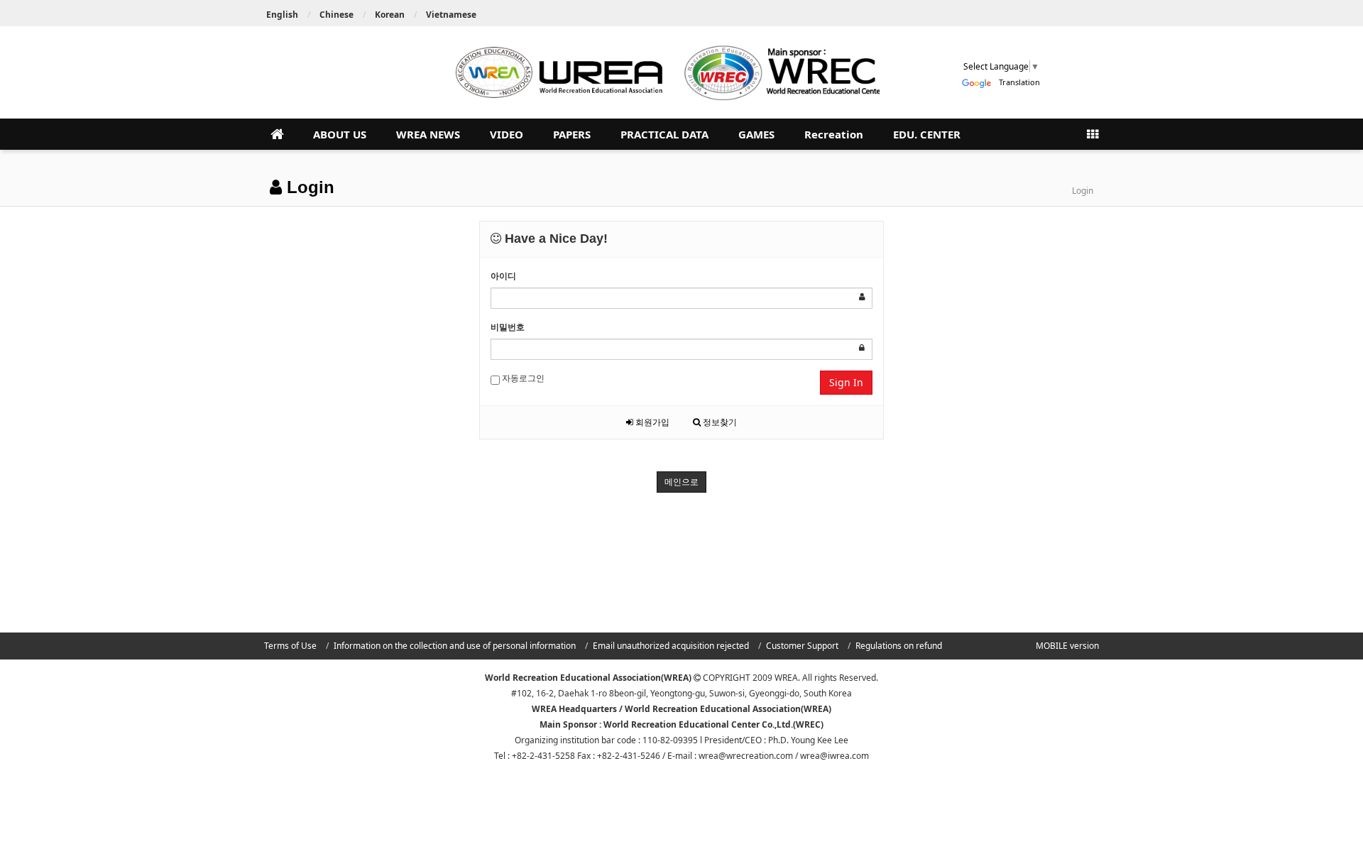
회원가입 (651, 422)
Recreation (833, 134)
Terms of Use (290, 646)
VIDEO (506, 134)
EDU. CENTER (926, 134)
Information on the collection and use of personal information (455, 646)
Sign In (846, 382)
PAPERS (572, 134)
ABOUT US (339, 134)
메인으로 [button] (681, 482)
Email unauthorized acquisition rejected (671, 646)
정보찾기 (719, 422)
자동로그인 (522, 378)
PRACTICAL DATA (664, 134)
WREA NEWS (428, 134)
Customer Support (802, 646)
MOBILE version (1067, 646)
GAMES (756, 134)
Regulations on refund (898, 646)
